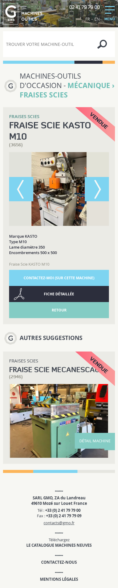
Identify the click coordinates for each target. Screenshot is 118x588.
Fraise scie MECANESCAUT (56, 369)
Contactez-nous (59, 562)
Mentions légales (59, 579)
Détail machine (94, 441)
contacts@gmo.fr (59, 522)
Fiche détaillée (59, 294)
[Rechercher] (102, 44)
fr (87, 19)
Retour (59, 310)
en (97, 19)
